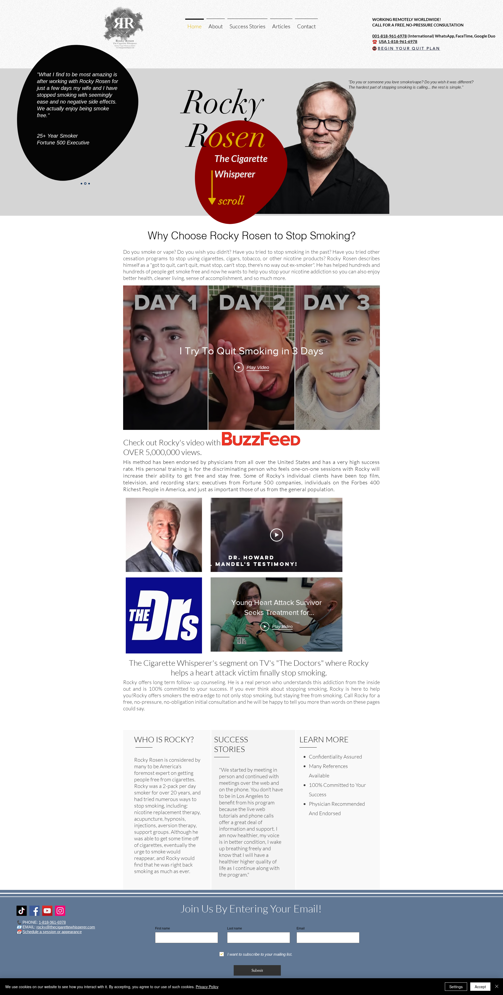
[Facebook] (34, 911)
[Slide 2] (81, 183)
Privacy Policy (207, 986)
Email (301, 928)
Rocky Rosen (240, 235)
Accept (480, 986)
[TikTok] (22, 911)
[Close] (497, 986)
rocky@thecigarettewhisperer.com (65, 927)
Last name (234, 928)
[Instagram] (60, 911)
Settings (456, 986)
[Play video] (276, 535)
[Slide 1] (89, 183)
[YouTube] (47, 911)
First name (162, 928)
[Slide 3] (85, 183)
